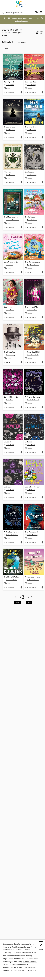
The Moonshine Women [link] (12, 217)
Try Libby (7, 18)
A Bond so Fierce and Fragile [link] (12, 532)
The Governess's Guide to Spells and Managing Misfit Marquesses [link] (33, 262)
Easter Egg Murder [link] (32, 487)
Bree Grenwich (10, 130)
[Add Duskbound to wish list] (41, 182)
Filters (6, 49)
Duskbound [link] (29, 172)
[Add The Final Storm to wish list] (41, 137)
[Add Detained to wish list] (41, 452)
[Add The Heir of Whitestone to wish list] (20, 587)
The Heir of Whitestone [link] (12, 577)
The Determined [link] (31, 532)
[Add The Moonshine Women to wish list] (20, 227)
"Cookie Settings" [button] (30, 962)
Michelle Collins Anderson (13, 220)
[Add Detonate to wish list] (20, 497)
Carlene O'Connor (33, 580)
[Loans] (36, 13)
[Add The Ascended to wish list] (20, 137)
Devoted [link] (7, 442)
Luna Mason (10, 445)
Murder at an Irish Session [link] (33, 577)
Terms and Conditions (11, 947)
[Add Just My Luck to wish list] (20, 92)
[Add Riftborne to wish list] (20, 182)
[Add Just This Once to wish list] (41, 92)
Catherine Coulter (11, 580)
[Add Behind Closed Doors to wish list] (20, 407)
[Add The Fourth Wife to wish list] (41, 317)
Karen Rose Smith (33, 355)
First (17, 602)
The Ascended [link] (9, 127)
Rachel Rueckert (32, 535)
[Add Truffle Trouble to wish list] (41, 227)
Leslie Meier (31, 490)
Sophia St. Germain (33, 400)
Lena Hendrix (10, 85)
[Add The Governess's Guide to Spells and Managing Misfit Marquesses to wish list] (41, 272)
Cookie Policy (30, 970)
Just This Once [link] (31, 82)
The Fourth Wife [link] (31, 307)
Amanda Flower (32, 220)
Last (29, 602)
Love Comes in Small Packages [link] (12, 262)
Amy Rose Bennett (33, 265)
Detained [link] (28, 442)
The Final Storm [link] (31, 127)
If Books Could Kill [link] (32, 352)
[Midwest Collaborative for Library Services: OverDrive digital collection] (22, 5)
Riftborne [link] (7, 172)
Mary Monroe (10, 310)
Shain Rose (9, 400)
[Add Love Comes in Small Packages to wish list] (20, 272)
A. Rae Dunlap (10, 355)
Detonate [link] (7, 487)
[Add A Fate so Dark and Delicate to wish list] (41, 407)
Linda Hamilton (32, 310)
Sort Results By (8, 42)
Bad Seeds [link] (8, 307)
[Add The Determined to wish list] (41, 542)
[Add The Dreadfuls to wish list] (20, 362)
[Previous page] (15, 597)
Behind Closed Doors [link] (12, 397)
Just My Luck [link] (9, 82)
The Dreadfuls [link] (9, 352)
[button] (37, 33)
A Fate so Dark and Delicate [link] (33, 397)
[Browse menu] (41, 12)
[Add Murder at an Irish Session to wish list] (41, 587)
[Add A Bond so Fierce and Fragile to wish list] (20, 542)
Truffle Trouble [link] (30, 217)
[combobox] (17, 12)
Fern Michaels (31, 130)
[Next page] (31, 597)
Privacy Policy (29, 947)
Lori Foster (9, 265)
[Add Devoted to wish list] (20, 452)
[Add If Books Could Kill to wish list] (41, 362)
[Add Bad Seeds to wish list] (20, 317)
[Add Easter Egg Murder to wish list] (41, 497)
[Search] (3, 12)
